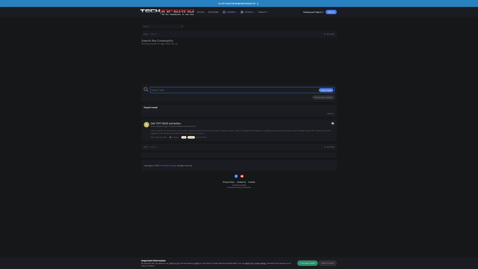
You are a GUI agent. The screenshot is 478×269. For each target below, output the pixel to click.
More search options (324, 97)
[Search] (182, 26)
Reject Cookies (327, 263)
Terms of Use (174, 263)
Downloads (213, 12)
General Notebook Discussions (183, 126)
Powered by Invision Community (239, 187)
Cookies (251, 182)
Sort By (330, 113)
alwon (153, 126)
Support (262, 12)
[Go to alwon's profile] (146, 124)
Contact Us (241, 182)
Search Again (326, 90)
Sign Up (331, 12)
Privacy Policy (229, 182)
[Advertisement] (239, 64)
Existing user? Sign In (312, 12)
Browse (248, 12)
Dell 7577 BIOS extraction (166, 123)
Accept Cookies (308, 263)
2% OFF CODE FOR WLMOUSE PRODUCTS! (236, 3)
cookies (196, 263)
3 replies (174, 137)
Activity (231, 12)
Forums (200, 12)
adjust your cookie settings (255, 263)
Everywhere (171, 26)
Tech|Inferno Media (168, 166)
